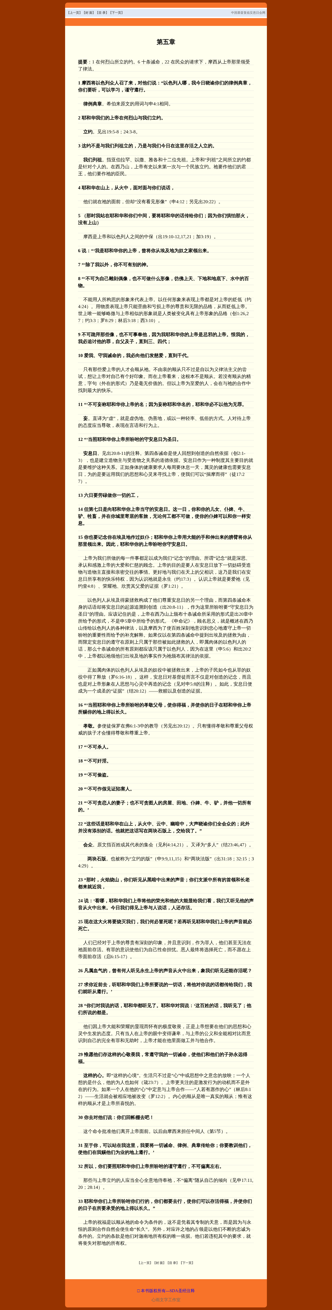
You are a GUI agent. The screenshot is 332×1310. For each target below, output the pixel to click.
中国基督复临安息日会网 (248, 12)
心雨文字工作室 (166, 1300)
